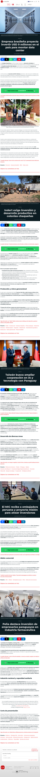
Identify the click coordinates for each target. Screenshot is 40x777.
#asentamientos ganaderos (32, 327)
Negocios (20, 38)
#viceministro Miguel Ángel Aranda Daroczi (20, 469)
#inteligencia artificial (26, 470)
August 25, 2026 (26, 707)
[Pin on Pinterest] (19, 59)
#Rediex (10, 579)
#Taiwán (17, 467)
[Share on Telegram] (15, 59)
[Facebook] (30, 768)
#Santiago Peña (14, 735)
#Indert (6, 325)
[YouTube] (38, 768)
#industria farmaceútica (18, 737)
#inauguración (27, 737)
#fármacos (10, 739)
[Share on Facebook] (2, 59)
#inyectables (16, 739)
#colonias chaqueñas (20, 325)
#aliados (27, 467)
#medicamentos (3, 739)
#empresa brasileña (15, 165)
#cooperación (18, 470)
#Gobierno (7, 735)
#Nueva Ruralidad (19, 329)
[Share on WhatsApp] (11, 59)
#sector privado (9, 737)
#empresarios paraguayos (29, 735)
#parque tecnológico (10, 470)
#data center (25, 165)
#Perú (23, 579)
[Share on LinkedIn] (23, 59)
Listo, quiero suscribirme (32, 759)
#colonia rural (12, 325)
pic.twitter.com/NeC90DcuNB (22, 705)
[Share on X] (7, 59)
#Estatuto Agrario (9, 327)
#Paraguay (22, 467)
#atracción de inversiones (31, 579)
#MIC (21, 165)
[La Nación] (5, 2)
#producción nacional (24, 739)
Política (20, 207)
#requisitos (16, 327)
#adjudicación (22, 327)
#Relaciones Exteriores (10, 467)
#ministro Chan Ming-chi (5, 469)
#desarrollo (36, 325)
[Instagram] (35, 768)
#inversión (7, 165)
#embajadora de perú (17, 579)
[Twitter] (33, 768)
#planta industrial (34, 737)
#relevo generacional (11, 329)
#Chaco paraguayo (29, 325)
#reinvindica (20, 735)
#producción (3, 329)
